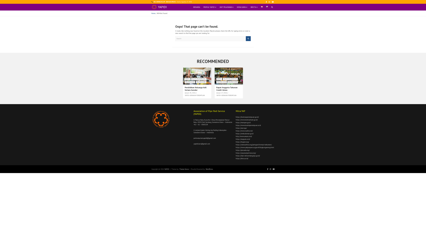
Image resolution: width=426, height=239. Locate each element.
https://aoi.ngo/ (241, 128)
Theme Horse (184, 169)
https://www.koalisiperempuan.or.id (248, 125)
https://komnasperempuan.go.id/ (247, 117)
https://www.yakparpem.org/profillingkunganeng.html (255, 147)
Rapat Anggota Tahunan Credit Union (227, 88)
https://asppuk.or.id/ (243, 139)
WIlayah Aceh (190, 82)
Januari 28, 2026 (190, 93)
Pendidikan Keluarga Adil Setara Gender (195, 88)
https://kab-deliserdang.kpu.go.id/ (248, 156)
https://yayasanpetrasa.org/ (246, 153)
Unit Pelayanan (226, 7)
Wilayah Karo (201, 82)
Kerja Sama (241, 7)
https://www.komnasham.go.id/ (247, 120)
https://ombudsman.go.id (244, 134)
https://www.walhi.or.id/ (244, 131)
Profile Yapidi (209, 7)
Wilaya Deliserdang (199, 79)
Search (248, 38)
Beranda (196, 7)
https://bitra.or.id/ (242, 158)
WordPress (209, 169)
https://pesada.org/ (243, 150)
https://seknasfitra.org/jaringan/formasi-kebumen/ (254, 145)
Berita (253, 7)
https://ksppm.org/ (242, 142)
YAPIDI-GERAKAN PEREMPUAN (195, 95)
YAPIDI (162, 7)
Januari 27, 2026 (221, 93)
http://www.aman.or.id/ (244, 136)
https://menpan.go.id (243, 122)
